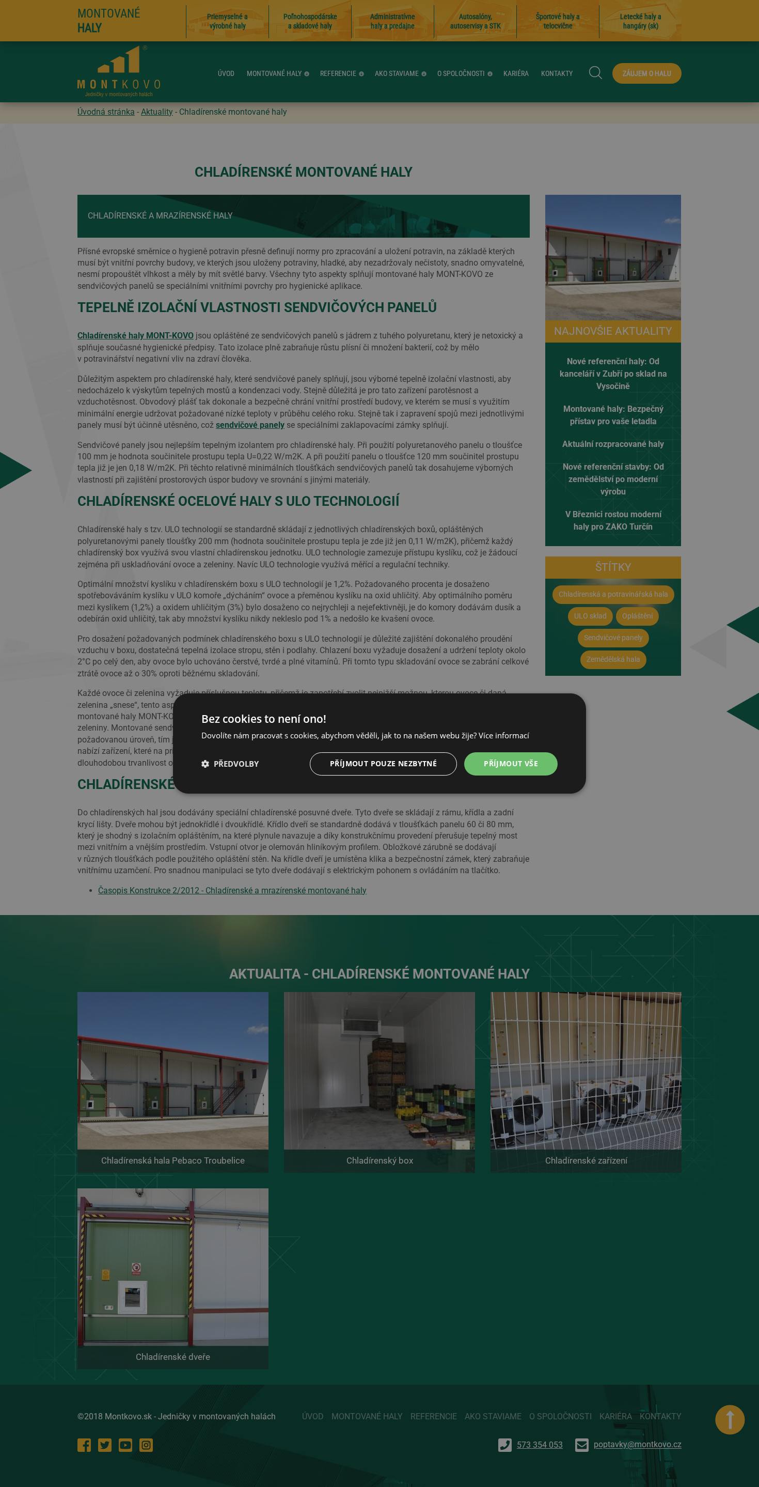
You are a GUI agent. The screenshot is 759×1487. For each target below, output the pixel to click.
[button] (230, 764)
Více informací (504, 735)
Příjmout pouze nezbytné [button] (383, 763)
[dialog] (379, 743)
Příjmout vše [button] (511, 763)
